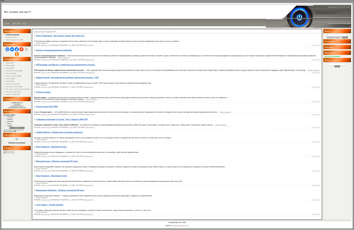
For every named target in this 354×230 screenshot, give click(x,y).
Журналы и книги (12, 71)
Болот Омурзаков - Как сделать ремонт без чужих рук (60, 36)
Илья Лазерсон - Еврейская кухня (51, 147)
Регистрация (16, 23)
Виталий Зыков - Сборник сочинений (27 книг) (57, 161)
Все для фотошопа (12, 86)
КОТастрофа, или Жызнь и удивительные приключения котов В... (66, 65)
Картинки (9, 73)
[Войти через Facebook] (17, 49)
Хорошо (10, 119)
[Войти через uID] (7, 49)
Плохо (9, 123)
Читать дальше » (42, 43)
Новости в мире (11, 84)
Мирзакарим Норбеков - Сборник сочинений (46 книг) (60, 190)
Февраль (49, 31)
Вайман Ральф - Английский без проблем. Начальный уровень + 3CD (67, 78)
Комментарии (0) (88, 45)
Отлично (10, 117)
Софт (8, 68)
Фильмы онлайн (11, 94)
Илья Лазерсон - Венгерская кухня (51, 176)
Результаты (8, 129)
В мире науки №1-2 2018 (47, 107)
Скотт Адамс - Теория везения (49, 205)
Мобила (8, 65)
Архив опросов (18, 129)
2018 (42, 31)
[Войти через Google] (26, 49)
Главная (7, 23)
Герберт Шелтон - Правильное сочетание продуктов (59, 132)
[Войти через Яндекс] (21, 49)
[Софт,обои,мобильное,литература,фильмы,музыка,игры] (17, 139)
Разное (8, 78)
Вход (23, 23)
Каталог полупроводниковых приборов (54, 50)
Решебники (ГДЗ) (12, 92)
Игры (7, 63)
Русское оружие (43, 92)
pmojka (71, 59)
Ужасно (9, 126)
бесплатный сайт (178, 225)
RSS (348, 23)
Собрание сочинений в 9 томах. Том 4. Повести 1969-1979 (62, 119)
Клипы (8, 81)
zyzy (70, 45)
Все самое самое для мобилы (16, 89)
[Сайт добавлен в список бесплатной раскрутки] (9, 152)
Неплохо (10, 121)
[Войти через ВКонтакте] (12, 49)
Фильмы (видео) (11, 76)
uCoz (187, 225)
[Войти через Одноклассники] (17, 54)
